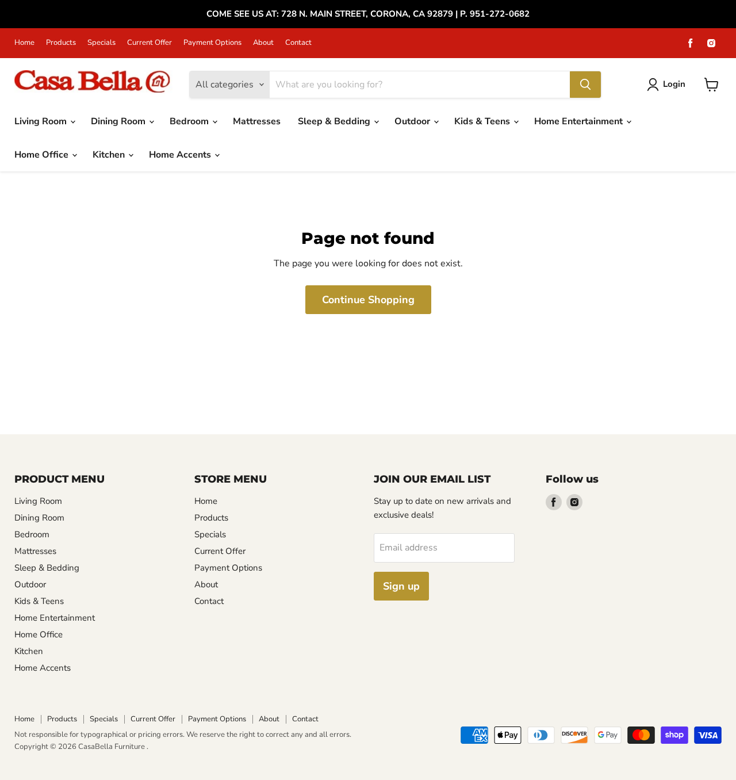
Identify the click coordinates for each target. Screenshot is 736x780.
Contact (298, 43)
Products (61, 43)
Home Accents (181, 154)
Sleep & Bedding (335, 121)
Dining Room (119, 121)
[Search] (585, 84)
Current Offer (149, 43)
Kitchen (110, 154)
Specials (101, 43)
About (263, 43)
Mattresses (257, 121)
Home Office (42, 154)
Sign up (401, 586)
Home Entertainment (579, 121)
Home (24, 43)
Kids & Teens (483, 121)
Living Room (41, 121)
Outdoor (413, 121)
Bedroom (190, 121)
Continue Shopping (368, 300)
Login (674, 84)
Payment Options (212, 43)
